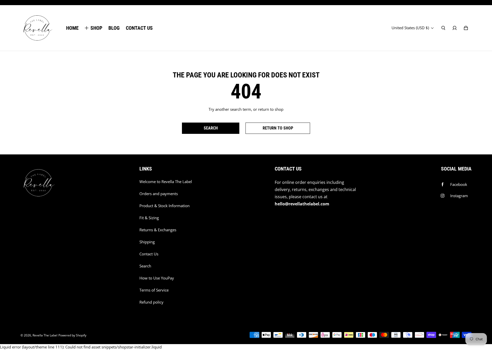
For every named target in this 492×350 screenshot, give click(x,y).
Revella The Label (45, 335)
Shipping (147, 242)
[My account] (454, 28)
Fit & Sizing (149, 218)
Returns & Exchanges (157, 230)
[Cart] (465, 28)
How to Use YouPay (156, 278)
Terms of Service (154, 290)
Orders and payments (158, 193)
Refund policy (151, 302)
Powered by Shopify (72, 335)
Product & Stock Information (164, 205)
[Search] (443, 28)
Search (145, 266)
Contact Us (148, 254)
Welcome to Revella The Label (165, 181)
